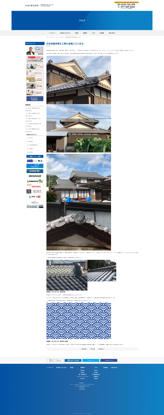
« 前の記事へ (84, 348)
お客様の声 (31, 148)
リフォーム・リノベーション (82, 376)
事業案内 (85, 33)
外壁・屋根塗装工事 (83, 374)
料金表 (76, 33)
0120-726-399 (82, 387)
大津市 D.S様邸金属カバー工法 (34, 118)
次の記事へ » (101, 348)
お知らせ (31, 137)
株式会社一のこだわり (65, 33)
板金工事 (82, 372)
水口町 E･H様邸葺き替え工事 (34, 108)
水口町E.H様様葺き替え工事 (33, 129)
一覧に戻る (92, 348)
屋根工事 (82, 370)
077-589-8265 (82, 389)
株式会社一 (82, 383)
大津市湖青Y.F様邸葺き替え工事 (34, 123)
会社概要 (102, 33)
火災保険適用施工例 (96, 374)
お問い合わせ (112, 33)
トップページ (52, 33)
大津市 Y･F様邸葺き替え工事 (34, 113)
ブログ (93, 33)
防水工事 (82, 378)
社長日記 (62, 37)
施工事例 (31, 141)
